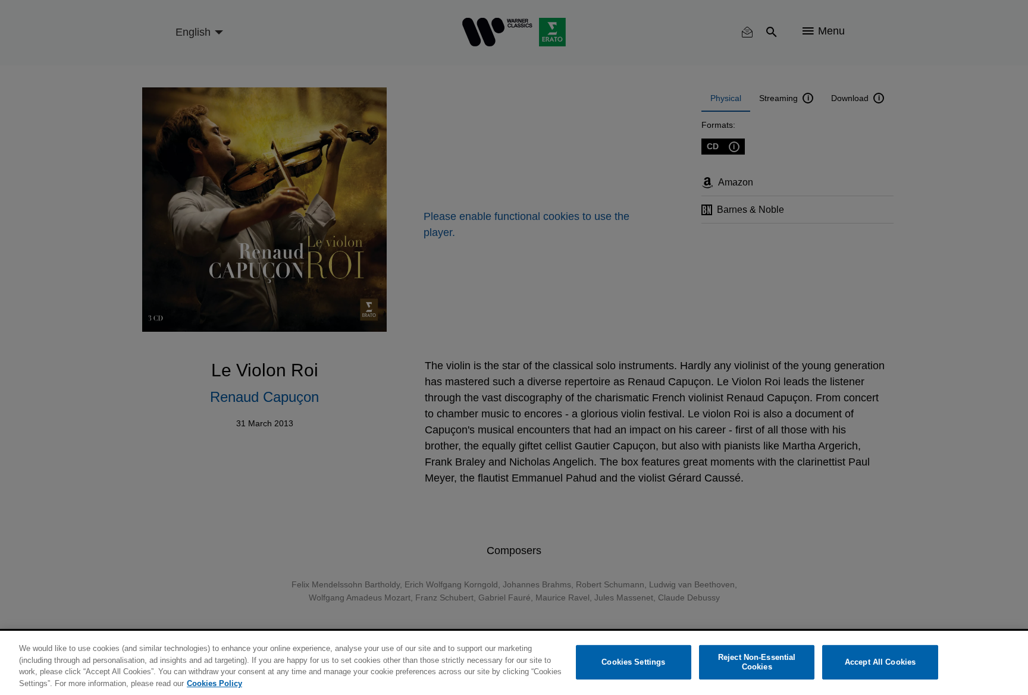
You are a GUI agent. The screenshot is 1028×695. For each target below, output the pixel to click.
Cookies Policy (214, 682)
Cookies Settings (633, 662)
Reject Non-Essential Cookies (757, 662)
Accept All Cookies (880, 662)
